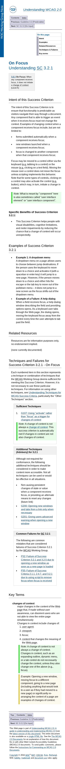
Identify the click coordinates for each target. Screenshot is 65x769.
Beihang (52, 755)
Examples (43, 42)
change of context (21, 85)
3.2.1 (13, 77)
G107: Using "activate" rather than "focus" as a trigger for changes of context (36, 416)
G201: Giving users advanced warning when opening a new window (37, 520)
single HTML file (36, 736)
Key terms (43, 54)
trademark (25, 758)
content (26, 639)
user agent (27, 627)
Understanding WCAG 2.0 (42, 10)
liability (17, 758)
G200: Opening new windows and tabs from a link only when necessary (37, 509)
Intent (41, 38)
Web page (31, 642)
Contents (15, 18)
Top (12, 715)
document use (41, 758)
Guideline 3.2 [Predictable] (27, 22)
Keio (46, 755)
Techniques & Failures (48, 50)
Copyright (14, 755)
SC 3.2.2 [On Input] (22, 26)
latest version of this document (26, 734)
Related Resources (47, 46)
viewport (26, 631)
